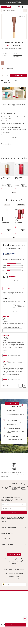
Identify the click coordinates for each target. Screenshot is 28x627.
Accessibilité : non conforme (14, 579)
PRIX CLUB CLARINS (17, 55)
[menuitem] (19, 7)
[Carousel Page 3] (14, 192)
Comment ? (8, 124)
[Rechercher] (25, 10)
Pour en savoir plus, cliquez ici (14, 248)
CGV (6, 573)
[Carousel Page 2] (13, 192)
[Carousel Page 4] (15, 192)
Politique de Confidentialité (16, 573)
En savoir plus (18, 48)
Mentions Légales (14, 576)
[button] (14, 113)
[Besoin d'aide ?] (25, 618)
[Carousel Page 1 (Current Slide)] (12, 192)
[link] (17, 55)
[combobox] (14, 504)
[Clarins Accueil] (6, 7)
